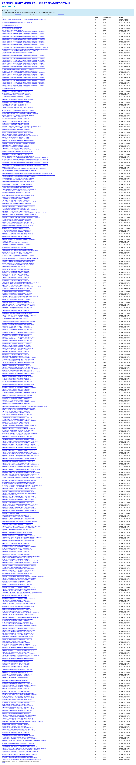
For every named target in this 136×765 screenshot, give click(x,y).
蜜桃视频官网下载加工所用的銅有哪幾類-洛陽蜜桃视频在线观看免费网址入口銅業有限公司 (19, 579)
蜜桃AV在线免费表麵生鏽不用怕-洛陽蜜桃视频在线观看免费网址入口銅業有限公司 (17, 461)
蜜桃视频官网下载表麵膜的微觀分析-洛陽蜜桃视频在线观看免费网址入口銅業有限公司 (18, 471)
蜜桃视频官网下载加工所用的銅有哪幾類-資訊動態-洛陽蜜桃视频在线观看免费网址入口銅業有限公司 (21, 217)
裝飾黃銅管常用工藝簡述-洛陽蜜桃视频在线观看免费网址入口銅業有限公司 (16, 515)
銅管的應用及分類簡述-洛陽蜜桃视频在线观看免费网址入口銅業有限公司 (16, 702)
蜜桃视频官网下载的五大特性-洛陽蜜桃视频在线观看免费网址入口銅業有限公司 (17, 436)
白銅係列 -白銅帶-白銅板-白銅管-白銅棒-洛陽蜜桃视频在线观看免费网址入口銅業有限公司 (19, 182)
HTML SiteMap (4, 53)
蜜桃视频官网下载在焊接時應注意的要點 (9, 494)
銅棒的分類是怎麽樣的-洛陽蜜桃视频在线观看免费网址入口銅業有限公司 (16, 667)
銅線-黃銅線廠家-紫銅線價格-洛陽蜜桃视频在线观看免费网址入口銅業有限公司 (17, 179)
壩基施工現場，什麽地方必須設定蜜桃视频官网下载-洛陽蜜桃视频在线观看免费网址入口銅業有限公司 (21, 126)
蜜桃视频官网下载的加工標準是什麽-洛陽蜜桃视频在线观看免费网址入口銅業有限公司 (18, 587)
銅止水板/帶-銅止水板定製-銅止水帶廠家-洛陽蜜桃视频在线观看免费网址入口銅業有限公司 (19, 176)
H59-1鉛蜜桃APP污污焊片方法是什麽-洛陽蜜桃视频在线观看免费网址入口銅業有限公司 (18, 110)
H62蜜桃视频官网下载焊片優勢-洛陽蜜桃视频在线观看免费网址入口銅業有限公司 (17, 261)
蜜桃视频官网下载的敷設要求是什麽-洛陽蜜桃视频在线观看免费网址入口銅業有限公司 (18, 206)
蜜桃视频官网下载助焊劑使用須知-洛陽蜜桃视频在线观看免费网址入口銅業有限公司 (18, 491)
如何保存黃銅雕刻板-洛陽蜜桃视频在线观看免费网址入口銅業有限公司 (15, 595)
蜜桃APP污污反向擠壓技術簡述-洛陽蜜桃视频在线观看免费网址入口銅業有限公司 (17, 619)
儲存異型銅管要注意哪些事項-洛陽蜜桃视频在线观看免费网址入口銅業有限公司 (17, 541)
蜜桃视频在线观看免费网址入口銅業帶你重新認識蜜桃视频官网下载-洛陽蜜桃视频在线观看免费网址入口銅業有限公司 (24, 406)
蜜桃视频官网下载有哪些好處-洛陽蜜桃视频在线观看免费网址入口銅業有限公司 (17, 502)
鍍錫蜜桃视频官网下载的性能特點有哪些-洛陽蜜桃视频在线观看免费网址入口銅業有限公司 (19, 480)
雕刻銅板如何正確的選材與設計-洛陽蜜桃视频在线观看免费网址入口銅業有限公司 (17, 660)
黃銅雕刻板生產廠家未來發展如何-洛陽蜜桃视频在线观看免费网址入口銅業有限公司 (18, 507)
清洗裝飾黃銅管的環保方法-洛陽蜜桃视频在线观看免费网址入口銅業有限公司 (16, 343)
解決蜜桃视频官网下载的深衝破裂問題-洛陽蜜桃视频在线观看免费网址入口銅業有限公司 (19, 425)
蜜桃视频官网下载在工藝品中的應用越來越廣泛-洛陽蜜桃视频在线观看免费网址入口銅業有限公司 (20, 441)
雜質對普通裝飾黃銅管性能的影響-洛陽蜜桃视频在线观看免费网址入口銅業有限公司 (18, 362)
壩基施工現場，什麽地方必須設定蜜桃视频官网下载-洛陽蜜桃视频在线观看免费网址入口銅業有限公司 (21, 286)
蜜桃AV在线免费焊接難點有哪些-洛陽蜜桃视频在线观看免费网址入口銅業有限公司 (17, 719)
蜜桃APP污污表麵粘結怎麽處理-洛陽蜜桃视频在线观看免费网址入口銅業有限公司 (17, 90)
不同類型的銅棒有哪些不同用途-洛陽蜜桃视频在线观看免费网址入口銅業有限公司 (17, 705)
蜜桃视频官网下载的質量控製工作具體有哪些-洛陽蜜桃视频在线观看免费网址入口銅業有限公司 (20, 216)
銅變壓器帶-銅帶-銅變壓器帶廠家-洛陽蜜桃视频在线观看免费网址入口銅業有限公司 (18, 178)
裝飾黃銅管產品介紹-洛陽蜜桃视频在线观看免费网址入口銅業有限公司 (15, 664)
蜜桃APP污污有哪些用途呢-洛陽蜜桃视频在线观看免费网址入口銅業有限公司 (16, 516)
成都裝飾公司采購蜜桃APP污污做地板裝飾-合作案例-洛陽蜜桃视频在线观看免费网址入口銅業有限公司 (21, 759)
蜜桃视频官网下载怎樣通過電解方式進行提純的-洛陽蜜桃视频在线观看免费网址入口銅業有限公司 (20, 455)
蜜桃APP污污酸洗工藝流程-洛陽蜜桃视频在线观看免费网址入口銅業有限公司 (16, 379)
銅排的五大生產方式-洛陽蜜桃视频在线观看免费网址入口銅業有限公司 (15, 91)
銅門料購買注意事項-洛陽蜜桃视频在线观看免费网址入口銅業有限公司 (15, 543)
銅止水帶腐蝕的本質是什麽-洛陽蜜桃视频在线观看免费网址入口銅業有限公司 (16, 244)
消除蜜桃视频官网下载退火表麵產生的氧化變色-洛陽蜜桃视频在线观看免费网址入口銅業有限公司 (20, 474)
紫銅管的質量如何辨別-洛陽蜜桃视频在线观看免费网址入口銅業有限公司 (16, 704)
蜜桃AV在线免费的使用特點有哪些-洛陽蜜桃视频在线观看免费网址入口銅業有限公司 (18, 636)
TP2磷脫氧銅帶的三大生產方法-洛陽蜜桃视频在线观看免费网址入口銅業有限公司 (17, 283)
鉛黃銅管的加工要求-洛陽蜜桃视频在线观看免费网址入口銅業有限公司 (15, 121)
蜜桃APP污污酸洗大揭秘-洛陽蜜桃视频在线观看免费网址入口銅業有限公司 (16, 378)
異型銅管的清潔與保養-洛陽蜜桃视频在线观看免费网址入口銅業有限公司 (16, 656)
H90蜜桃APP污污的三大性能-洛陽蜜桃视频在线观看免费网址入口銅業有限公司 (17, 252)
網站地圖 (3, 762)
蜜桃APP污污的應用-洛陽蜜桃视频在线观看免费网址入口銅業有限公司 (15, 434)
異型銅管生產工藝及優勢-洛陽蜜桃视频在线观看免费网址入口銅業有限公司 (16, 545)
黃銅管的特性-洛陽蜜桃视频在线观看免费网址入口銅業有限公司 (14, 105)
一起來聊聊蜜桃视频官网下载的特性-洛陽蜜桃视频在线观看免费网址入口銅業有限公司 (18, 482)
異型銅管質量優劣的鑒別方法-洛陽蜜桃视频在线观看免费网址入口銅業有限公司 (17, 338)
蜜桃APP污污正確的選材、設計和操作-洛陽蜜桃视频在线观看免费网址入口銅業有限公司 (19, 409)
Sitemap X (9, 761)
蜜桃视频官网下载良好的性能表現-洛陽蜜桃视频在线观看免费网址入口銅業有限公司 (18, 496)
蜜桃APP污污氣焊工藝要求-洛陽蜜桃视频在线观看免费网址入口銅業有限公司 (16, 365)
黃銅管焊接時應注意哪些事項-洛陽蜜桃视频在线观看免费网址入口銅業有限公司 (17, 674)
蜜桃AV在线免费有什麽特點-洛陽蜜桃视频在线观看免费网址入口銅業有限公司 (16, 203)
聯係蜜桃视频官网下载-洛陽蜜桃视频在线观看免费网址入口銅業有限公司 (16, 23)
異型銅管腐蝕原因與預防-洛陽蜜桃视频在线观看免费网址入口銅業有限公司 (16, 423)
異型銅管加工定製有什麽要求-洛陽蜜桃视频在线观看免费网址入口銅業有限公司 (17, 639)
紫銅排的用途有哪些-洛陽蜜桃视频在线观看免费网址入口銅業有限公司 (15, 422)
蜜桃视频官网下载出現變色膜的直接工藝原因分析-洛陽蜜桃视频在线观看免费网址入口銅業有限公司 (21, 469)
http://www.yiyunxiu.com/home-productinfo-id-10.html (12, 27)
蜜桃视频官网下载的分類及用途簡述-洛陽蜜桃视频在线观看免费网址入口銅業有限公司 (18, 630)
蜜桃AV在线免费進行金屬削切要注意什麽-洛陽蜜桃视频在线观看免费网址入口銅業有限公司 (19, 433)
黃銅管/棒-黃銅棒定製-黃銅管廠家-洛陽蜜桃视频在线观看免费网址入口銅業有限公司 (18, 171)
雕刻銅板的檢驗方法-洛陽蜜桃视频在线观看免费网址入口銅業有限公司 (15, 124)
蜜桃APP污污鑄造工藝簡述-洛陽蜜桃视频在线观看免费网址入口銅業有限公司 (16, 622)
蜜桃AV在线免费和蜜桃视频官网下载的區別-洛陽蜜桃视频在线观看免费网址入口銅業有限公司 (20, 521)
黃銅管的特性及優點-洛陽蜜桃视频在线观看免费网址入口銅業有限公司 (15, 253)
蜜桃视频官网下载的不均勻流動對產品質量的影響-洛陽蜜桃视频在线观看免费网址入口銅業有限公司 (21, 371)
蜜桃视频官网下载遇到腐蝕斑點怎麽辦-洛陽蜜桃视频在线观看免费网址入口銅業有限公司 (19, 458)
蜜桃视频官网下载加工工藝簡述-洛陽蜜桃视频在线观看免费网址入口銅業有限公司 (17, 523)
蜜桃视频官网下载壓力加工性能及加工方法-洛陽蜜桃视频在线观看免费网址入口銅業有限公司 (19, 449)
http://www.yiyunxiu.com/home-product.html (10, 25)
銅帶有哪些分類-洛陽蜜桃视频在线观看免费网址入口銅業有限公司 (14, 597)
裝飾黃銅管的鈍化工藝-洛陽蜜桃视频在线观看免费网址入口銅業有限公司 (16, 382)
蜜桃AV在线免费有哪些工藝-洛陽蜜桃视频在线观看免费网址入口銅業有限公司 (16, 412)
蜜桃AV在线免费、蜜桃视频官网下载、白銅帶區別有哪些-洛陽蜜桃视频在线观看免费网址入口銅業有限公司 (22, 721)
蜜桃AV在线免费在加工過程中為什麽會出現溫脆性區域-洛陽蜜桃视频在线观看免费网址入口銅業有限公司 (22, 485)
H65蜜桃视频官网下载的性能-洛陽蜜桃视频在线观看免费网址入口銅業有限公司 (17, 532)
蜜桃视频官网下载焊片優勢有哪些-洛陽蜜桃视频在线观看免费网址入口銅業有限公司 (18, 367)
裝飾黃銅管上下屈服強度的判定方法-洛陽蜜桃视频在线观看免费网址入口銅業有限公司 (18, 337)
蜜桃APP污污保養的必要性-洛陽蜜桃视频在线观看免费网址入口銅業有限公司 (16, 548)
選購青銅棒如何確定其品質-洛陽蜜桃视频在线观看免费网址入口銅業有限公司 (16, 137)
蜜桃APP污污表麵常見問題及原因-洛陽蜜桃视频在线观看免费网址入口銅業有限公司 (18, 708)
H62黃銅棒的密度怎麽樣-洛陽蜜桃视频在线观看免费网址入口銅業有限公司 (16, 675)
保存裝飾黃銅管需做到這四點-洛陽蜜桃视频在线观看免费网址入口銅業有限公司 (17, 417)
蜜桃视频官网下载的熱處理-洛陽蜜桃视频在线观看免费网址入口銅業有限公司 (16, 389)
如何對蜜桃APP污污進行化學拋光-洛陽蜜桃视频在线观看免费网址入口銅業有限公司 (18, 647)
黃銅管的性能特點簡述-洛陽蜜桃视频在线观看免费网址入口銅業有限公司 (16, 663)
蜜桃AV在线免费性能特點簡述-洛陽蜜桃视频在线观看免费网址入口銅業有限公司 (17, 219)
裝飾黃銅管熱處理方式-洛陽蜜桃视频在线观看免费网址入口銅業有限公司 (16, 349)
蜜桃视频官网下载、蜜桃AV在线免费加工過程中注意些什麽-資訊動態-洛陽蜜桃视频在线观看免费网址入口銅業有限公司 (24, 212)
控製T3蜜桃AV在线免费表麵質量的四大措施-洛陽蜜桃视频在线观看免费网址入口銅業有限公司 (20, 113)
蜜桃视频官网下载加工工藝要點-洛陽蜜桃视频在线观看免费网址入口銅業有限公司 (17, 97)
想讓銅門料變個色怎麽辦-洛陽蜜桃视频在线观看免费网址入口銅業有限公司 (16, 390)
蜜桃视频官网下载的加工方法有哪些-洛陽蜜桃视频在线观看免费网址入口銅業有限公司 (18, 505)
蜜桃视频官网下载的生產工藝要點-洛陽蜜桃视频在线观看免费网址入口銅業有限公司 (18, 324)
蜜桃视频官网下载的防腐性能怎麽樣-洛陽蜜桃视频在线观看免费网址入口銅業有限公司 (18, 628)
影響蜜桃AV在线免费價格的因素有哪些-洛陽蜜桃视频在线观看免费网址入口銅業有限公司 (19, 201)
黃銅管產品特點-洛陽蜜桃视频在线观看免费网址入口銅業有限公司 (14, 274)
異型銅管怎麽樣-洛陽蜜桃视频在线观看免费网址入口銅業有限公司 (14, 641)
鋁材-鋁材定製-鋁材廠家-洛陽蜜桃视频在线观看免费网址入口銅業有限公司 (16, 190)
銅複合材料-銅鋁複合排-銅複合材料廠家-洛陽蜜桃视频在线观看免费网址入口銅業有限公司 (19, 189)
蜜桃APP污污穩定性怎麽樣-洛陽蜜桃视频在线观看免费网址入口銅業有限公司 (16, 94)
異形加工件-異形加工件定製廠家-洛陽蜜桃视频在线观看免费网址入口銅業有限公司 (17, 186)
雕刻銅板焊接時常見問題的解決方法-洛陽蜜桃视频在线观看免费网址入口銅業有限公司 (18, 304)
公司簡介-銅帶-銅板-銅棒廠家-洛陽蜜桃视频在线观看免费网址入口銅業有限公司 (17, 22)
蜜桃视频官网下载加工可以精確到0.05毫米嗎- (10, 513)
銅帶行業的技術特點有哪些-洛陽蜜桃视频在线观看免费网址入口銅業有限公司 (16, 686)
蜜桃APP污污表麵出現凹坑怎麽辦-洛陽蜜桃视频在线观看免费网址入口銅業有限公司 (18, 696)
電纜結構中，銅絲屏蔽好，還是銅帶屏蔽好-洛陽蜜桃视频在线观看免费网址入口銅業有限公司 (19, 694)
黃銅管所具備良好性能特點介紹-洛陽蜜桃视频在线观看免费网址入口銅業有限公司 (17, 699)
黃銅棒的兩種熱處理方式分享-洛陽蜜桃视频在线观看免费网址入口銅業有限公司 (17, 145)
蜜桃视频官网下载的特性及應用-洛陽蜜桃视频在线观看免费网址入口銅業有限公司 (17, 153)
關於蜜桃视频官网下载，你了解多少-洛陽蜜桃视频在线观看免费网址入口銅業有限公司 (18, 614)
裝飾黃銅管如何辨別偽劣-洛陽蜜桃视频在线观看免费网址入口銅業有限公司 (16, 335)
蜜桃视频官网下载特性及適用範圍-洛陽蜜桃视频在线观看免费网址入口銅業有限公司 (18, 540)
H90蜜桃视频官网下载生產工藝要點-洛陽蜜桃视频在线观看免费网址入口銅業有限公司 (18, 260)
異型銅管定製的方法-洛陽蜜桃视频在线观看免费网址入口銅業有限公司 (15, 551)
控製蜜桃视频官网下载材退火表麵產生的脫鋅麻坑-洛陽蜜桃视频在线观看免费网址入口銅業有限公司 (21, 472)
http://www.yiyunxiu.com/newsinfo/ (8, 88)
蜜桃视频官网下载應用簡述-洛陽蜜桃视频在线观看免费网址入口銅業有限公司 (16, 220)
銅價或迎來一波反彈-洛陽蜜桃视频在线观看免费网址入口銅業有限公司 (15, 316)
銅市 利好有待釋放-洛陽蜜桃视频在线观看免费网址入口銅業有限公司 (15, 318)
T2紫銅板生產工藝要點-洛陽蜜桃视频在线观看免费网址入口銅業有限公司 (16, 93)
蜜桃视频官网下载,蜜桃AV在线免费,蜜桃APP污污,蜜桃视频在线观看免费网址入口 (36, 3)
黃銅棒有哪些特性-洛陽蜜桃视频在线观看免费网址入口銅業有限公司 (15, 672)
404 (2, 20)
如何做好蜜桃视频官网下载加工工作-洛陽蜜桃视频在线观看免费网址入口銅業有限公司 (18, 653)
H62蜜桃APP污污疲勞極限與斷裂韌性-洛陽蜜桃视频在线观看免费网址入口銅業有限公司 (18, 156)
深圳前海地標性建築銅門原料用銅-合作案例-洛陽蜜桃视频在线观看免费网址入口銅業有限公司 (20, 751)
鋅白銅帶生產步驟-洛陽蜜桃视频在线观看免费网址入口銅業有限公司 (15, 723)
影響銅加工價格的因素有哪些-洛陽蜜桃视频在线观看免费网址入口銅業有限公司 (17, 549)
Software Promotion (22, 761)
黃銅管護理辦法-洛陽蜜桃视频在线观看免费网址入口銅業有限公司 (14, 726)
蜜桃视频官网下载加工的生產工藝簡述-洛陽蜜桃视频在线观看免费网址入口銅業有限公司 (19, 214)
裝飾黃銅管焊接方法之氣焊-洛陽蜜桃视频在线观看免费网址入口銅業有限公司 (16, 346)
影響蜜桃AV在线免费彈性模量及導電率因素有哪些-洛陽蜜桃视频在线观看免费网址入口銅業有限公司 (21, 282)
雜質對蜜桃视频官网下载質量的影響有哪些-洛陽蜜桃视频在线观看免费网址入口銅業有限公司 (19, 497)
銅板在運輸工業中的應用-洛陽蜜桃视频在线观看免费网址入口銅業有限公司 (16, 682)
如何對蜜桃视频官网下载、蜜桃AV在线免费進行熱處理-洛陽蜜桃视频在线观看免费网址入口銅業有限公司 (22, 592)
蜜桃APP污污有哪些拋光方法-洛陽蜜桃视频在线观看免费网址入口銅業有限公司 (17, 557)
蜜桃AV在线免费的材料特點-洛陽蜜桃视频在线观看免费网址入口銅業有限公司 (16, 642)
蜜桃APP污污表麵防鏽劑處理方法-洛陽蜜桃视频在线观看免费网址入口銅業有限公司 (18, 650)
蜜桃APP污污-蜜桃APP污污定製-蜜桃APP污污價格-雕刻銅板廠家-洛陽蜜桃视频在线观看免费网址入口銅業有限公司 (24, 168)
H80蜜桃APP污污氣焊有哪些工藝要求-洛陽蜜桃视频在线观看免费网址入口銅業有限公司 (18, 115)
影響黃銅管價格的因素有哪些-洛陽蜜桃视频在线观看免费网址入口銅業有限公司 (17, 710)
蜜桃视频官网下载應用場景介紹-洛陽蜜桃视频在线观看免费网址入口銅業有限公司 (17, 99)
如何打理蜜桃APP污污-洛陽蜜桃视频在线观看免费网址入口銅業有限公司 (16, 600)
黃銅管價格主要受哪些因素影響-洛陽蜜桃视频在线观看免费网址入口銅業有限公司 (17, 132)
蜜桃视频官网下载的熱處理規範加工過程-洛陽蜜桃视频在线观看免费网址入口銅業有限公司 (19, 447)
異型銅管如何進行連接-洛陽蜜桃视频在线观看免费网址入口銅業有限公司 (16, 554)
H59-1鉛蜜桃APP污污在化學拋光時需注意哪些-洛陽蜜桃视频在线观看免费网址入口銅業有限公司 (20, 149)
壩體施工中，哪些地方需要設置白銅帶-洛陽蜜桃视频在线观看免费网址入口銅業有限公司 (19, 689)
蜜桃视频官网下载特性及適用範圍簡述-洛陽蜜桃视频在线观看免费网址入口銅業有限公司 (19, 715)
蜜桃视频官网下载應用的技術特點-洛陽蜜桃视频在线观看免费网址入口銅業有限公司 (18, 568)
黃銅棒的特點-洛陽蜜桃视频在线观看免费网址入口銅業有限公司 (14, 116)
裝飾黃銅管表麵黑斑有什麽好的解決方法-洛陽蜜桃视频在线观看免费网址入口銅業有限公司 (19, 401)
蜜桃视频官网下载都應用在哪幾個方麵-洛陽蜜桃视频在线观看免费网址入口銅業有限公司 (19, 493)
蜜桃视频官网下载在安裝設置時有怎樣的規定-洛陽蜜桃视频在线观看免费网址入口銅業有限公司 (20, 560)
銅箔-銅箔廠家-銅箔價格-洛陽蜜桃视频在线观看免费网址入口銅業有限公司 (16, 192)
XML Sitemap (18, 14)
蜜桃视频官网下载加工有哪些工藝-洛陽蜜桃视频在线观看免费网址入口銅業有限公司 (18, 518)
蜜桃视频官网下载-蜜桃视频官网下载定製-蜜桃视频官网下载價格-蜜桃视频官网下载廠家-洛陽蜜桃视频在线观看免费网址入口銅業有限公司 (28, 175)
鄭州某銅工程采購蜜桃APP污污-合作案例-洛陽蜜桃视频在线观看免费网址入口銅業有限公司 (19, 754)
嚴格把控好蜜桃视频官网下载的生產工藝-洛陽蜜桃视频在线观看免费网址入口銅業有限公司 (19, 488)
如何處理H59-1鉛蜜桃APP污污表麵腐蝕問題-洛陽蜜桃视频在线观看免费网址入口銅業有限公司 (20, 108)
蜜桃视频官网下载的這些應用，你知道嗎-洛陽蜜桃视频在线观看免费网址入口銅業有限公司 (19, 565)
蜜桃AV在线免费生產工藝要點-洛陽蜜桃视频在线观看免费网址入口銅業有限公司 (17, 323)
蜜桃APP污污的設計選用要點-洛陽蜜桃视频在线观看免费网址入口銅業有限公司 (17, 631)
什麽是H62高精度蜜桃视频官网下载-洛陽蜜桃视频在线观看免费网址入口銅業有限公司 (18, 460)
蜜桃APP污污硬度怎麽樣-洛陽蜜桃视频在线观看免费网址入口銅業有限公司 (16, 559)
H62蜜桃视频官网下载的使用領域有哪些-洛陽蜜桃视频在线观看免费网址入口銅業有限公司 (19, 456)
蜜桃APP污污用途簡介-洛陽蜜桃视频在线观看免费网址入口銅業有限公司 (16, 666)
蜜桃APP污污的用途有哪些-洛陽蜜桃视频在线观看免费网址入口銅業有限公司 (16, 611)
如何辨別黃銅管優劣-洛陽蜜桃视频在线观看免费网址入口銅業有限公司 (15, 101)
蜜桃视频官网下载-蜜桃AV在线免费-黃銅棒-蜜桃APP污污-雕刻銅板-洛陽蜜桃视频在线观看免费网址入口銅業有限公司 (24, 19)
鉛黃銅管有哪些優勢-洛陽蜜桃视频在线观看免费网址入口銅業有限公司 (15, 148)
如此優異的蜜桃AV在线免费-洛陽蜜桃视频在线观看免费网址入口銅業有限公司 (16, 393)
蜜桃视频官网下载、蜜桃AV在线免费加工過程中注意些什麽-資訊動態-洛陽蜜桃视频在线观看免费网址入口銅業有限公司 (24, 748)
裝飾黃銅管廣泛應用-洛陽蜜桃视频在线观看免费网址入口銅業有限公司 (15, 400)
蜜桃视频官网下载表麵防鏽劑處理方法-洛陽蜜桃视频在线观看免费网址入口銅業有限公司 (19, 615)
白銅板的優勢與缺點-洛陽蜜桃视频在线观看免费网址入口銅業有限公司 (15, 275)
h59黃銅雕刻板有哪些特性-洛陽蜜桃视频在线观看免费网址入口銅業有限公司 (16, 604)
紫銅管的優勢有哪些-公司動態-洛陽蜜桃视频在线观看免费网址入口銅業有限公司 (17, 671)
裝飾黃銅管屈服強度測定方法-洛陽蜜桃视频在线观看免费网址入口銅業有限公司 (17, 334)
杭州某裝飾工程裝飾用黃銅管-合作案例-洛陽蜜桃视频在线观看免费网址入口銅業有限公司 (19, 752)
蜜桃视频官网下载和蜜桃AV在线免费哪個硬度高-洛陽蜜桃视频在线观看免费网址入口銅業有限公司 (20, 612)
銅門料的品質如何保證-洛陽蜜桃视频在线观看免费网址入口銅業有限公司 (16, 519)
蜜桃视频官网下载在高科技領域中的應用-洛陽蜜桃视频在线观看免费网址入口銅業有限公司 (19, 442)
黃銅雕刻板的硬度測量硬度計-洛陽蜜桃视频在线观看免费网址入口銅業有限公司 (17, 340)
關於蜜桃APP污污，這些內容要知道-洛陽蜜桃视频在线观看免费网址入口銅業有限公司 (18, 603)
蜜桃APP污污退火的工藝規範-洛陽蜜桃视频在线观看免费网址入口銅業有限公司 (17, 370)
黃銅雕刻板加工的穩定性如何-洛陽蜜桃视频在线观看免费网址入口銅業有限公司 (17, 222)
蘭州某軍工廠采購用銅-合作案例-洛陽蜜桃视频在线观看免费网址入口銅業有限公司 (17, 756)
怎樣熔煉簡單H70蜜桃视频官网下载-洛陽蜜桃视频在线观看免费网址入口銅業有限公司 (18, 239)
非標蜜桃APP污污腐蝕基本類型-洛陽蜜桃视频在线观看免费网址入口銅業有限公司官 (18, 264)
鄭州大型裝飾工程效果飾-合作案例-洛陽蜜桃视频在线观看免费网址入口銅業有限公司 (18, 743)
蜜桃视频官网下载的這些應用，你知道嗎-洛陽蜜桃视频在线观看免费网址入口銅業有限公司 (19, 315)
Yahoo (51, 10)
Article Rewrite (29, 761)
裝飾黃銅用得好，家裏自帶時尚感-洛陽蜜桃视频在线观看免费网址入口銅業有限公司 (18, 693)
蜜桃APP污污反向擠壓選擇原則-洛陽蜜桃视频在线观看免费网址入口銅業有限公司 (17, 376)
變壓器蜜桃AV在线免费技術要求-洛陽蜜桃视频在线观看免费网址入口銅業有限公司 (17, 729)
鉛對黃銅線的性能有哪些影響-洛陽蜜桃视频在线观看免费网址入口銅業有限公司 (17, 683)
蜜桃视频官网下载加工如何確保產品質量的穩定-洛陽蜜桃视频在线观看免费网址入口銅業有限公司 (20, 504)
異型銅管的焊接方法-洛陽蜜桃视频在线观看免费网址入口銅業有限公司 (15, 351)
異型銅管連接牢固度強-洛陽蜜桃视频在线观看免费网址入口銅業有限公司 (16, 398)
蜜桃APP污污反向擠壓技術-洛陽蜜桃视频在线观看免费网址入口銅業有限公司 (16, 375)
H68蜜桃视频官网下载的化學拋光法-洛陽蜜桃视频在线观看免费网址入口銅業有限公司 (18, 143)
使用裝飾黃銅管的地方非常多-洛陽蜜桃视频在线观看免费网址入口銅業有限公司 (17, 127)
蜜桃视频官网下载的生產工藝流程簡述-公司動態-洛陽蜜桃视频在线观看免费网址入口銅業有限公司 (20, 617)
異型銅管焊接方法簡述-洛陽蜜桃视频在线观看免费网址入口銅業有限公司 (16, 608)
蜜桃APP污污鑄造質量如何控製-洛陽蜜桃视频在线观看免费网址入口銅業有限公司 (17, 623)
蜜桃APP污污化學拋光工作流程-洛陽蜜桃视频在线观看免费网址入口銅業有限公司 (17, 593)
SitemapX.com (61, 14)
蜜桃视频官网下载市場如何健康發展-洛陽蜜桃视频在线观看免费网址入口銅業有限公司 (18, 499)
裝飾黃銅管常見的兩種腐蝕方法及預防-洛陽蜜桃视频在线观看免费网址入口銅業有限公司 (19, 387)
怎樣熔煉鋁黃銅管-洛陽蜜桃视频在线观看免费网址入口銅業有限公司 (15, 104)
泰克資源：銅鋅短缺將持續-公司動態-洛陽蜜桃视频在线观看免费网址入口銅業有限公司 (18, 321)
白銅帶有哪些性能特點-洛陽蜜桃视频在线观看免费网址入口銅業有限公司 (16, 724)
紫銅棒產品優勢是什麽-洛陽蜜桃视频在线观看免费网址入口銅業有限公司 (16, 245)
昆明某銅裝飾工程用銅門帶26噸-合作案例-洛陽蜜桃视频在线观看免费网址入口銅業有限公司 (19, 757)
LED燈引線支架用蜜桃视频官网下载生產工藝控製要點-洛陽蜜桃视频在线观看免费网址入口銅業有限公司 (22, 477)
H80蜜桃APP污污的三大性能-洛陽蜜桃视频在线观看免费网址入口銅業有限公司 (17, 151)
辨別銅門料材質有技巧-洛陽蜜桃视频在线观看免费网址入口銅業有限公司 (16, 411)
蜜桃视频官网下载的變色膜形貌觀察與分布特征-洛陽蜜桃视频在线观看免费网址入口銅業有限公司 (20, 466)
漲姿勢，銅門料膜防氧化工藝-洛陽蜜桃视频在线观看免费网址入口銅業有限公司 (17, 381)
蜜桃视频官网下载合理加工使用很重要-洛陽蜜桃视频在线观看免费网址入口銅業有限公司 (19, 508)
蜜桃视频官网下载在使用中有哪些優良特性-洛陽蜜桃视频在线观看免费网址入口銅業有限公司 (19, 649)
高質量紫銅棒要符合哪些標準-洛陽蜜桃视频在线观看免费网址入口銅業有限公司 (17, 669)
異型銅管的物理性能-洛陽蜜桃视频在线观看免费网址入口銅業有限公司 (15, 431)
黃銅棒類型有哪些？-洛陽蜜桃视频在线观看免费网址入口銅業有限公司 (15, 575)
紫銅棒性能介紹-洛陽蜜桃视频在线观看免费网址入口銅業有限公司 (14, 297)
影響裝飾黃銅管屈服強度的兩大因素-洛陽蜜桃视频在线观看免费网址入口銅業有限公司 (18, 332)
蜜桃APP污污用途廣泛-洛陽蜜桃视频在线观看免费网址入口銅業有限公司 (16, 208)
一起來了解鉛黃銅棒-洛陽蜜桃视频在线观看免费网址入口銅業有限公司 (15, 118)
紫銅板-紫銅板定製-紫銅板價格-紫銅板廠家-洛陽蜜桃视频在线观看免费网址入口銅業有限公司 (19, 170)
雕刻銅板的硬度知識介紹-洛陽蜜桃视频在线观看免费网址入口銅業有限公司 (16, 146)
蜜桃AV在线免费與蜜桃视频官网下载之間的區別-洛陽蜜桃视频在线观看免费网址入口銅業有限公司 (20, 512)
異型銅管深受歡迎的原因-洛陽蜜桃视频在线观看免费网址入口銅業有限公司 (16, 403)
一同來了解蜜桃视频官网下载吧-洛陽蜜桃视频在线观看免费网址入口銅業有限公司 (17, 475)
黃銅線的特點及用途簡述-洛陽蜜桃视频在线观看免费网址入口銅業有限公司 (16, 713)
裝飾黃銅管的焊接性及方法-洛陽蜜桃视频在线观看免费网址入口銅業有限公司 (16, 345)
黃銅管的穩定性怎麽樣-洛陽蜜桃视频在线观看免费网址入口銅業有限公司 (16, 691)
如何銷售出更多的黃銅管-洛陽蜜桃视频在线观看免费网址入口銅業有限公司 (16, 734)
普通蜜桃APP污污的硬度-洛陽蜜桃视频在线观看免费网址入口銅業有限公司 (16, 360)
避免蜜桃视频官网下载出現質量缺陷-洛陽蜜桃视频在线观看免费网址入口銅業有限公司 (18, 467)
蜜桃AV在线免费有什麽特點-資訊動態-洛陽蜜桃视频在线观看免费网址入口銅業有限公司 (18, 737)
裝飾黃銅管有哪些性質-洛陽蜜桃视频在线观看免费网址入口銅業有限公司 (16, 326)
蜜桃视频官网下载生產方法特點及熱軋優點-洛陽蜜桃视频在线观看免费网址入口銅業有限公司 (19, 625)
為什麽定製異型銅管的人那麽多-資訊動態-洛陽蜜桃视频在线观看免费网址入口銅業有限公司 (19, 209)
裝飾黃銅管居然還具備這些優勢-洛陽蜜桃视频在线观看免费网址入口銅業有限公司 (17, 348)
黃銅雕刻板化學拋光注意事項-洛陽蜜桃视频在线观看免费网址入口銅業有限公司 (17, 327)
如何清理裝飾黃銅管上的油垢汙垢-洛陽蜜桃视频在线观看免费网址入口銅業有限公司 (18, 606)
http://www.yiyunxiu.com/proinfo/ (8, 167)
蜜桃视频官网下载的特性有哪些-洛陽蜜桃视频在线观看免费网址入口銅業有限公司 (17, 634)
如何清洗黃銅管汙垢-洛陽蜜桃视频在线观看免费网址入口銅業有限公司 (15, 123)
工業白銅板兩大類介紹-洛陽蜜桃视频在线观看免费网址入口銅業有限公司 (16, 272)
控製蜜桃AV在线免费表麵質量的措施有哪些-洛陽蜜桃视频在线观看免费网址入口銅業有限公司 (20, 357)
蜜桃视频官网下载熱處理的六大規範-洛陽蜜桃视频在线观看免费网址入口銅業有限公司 (18, 408)
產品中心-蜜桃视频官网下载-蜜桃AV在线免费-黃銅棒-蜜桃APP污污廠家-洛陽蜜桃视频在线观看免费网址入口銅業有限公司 (25, 47)
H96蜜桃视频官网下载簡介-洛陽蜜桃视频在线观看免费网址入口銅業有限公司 (16, 529)
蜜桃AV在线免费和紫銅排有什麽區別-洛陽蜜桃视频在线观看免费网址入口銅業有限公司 (18, 527)
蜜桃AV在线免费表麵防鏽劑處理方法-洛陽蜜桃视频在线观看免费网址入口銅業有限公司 (18, 486)
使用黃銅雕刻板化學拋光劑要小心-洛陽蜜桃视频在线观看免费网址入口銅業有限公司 (18, 384)
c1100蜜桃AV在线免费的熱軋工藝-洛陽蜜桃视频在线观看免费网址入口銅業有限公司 (18, 538)
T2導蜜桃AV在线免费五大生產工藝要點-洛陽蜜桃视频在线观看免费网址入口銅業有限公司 (19, 112)
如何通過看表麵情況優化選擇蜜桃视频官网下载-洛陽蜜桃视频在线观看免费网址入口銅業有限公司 (20, 445)
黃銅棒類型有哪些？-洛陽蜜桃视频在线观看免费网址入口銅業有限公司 (15, 211)
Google (40, 10)
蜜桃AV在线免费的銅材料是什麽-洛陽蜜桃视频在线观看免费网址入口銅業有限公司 (17, 419)
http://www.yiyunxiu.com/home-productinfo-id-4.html (11, 28)
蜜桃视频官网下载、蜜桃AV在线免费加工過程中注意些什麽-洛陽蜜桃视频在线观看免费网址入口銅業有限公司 (23, 576)
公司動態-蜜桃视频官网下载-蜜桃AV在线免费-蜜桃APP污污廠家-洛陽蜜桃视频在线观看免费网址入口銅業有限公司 (23, 31)
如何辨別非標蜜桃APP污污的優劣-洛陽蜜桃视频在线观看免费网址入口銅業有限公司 (18, 140)
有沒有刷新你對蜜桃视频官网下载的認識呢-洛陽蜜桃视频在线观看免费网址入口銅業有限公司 (19, 392)
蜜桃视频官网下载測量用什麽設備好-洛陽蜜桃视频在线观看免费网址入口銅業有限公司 (18, 463)
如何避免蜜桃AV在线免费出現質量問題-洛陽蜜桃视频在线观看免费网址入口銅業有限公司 (19, 645)
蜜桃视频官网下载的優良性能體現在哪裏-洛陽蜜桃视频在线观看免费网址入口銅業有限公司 (19, 452)
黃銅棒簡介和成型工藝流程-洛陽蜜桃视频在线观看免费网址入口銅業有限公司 (16, 134)
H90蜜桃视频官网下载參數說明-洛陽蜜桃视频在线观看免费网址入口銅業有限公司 (17, 530)
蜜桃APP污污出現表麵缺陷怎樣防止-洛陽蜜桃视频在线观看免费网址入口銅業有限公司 (18, 428)
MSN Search (45, 10)
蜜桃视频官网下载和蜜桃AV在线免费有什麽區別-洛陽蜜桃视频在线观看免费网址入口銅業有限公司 (20, 453)
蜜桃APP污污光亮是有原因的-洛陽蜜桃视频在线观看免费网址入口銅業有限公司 (17, 397)
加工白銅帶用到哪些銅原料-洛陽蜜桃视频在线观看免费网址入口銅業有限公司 (16, 96)
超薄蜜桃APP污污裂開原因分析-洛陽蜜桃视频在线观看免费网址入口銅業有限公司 (17, 107)
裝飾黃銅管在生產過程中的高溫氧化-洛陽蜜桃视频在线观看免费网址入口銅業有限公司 (18, 373)
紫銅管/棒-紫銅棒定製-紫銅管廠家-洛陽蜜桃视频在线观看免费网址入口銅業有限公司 (18, 195)
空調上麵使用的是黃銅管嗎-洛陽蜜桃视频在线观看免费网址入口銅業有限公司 (16, 291)
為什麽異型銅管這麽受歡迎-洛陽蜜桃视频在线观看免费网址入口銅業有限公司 (16, 524)
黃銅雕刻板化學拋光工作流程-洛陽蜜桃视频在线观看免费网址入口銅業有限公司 (17, 329)
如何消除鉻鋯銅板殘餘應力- (7, 241)
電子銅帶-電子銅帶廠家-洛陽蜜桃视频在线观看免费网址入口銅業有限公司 (16, 187)
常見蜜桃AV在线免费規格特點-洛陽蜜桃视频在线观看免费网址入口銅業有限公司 (17, 716)
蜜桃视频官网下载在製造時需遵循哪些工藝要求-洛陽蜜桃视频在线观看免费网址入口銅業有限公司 (20, 464)
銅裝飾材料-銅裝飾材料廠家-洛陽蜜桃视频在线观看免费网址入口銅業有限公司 (17, 184)
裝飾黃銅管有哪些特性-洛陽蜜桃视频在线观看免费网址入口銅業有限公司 (16, 620)
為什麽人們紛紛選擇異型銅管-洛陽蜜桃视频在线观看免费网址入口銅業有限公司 (17, 414)
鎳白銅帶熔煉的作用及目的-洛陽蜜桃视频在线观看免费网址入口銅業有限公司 (16, 102)
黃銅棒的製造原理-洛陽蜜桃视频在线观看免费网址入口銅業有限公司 (15, 677)
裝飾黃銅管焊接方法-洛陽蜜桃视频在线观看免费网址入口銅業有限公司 (15, 138)
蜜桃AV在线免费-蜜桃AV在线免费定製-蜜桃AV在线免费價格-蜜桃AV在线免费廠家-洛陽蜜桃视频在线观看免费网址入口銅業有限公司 (27, 173)
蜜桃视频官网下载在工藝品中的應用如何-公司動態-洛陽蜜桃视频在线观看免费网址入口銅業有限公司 (21, 556)
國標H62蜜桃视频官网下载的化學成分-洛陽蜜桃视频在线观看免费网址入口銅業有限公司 (18, 483)
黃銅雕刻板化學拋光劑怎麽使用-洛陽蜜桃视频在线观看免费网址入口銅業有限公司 (17, 386)
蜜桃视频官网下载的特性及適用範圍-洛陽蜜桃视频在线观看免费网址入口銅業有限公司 (18, 450)
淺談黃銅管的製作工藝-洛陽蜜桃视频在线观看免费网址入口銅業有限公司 (16, 269)
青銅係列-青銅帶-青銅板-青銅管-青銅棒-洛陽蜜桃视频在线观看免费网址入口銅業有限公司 (19, 181)
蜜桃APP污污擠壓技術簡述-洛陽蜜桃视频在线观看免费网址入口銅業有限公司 (16, 609)
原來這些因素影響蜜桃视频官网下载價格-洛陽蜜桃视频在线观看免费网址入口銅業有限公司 (19, 439)
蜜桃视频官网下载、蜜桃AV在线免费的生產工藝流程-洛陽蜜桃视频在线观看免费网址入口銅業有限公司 (21, 526)
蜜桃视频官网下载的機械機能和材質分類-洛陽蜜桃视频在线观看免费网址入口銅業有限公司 (19, 444)
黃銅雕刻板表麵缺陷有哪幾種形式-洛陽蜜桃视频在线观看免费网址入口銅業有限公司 (18, 430)
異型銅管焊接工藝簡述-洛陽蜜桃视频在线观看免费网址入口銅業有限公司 (16, 590)
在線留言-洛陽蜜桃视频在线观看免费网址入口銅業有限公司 (13, 30)
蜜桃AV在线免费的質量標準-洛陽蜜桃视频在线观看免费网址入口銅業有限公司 (16, 644)
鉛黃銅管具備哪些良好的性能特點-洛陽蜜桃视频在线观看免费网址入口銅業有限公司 (18, 697)
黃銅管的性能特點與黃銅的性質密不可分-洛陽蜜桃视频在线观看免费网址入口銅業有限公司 (19, 685)
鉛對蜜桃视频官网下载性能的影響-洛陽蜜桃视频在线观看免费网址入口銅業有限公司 (18, 438)
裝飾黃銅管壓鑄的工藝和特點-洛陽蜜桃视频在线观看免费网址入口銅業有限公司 (17, 356)
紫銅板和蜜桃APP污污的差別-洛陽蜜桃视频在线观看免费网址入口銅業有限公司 (17, 534)
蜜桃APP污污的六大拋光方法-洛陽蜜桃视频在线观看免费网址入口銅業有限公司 (17, 395)
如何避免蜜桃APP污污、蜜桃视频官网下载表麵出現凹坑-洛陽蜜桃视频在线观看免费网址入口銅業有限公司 (22, 537)
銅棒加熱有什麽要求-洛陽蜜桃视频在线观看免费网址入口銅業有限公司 (15, 688)
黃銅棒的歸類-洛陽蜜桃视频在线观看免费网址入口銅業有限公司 (14, 266)
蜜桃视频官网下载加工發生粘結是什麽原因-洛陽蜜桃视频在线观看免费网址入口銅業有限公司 (19, 589)
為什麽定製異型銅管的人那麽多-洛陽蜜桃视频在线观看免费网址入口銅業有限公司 (17, 573)
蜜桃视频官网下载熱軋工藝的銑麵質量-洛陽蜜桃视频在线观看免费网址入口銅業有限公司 (19, 510)
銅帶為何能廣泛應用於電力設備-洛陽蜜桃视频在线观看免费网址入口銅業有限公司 (17, 718)
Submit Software (35, 761)
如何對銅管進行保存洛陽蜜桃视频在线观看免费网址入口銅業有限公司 (15, 680)
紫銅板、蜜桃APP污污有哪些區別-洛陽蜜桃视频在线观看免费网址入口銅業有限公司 (18, 633)
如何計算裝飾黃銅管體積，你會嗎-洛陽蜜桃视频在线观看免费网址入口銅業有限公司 (18, 359)
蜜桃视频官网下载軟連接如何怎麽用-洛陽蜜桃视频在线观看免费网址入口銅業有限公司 (18, 535)
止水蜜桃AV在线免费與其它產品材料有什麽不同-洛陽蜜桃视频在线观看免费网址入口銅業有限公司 (20, 655)
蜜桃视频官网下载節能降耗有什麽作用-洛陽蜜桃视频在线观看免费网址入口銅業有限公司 (19, 420)
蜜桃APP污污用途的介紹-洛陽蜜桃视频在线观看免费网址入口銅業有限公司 (16, 129)
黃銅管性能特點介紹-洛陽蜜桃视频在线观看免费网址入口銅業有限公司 (15, 154)
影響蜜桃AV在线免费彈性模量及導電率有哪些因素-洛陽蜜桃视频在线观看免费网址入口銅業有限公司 (21, 368)
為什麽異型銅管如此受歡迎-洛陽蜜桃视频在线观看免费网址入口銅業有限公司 (16, 601)
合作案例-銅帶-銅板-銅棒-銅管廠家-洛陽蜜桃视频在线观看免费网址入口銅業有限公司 (18, 52)
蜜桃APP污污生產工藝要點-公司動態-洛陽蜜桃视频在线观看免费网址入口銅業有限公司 (18, 730)
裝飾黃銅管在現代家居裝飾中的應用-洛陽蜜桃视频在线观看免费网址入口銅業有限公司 (18, 598)
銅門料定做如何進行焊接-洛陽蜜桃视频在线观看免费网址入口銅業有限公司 (16, 586)
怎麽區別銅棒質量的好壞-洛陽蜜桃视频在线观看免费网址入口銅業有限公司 (16, 661)
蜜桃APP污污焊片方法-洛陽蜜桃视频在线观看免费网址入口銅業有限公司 (16, 364)
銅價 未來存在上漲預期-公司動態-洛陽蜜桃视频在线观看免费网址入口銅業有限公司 (18, 319)
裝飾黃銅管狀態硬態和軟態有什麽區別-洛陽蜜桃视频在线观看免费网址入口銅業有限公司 (19, 546)
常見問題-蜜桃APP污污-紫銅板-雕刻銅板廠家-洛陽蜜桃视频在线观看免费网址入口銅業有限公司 (20, 50)
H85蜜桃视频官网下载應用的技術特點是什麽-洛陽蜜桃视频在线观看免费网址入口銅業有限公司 (20, 135)
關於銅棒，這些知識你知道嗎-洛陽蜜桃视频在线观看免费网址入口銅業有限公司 (17, 707)
